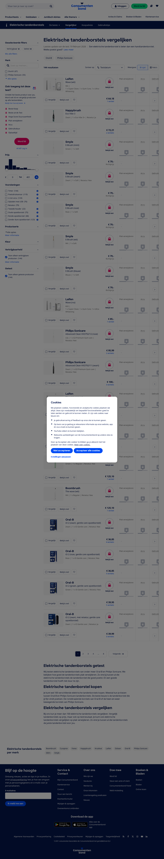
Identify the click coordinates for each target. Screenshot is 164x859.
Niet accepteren (61, 450)
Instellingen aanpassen (61, 457)
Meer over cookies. (82, 444)
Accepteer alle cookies (88, 450)
